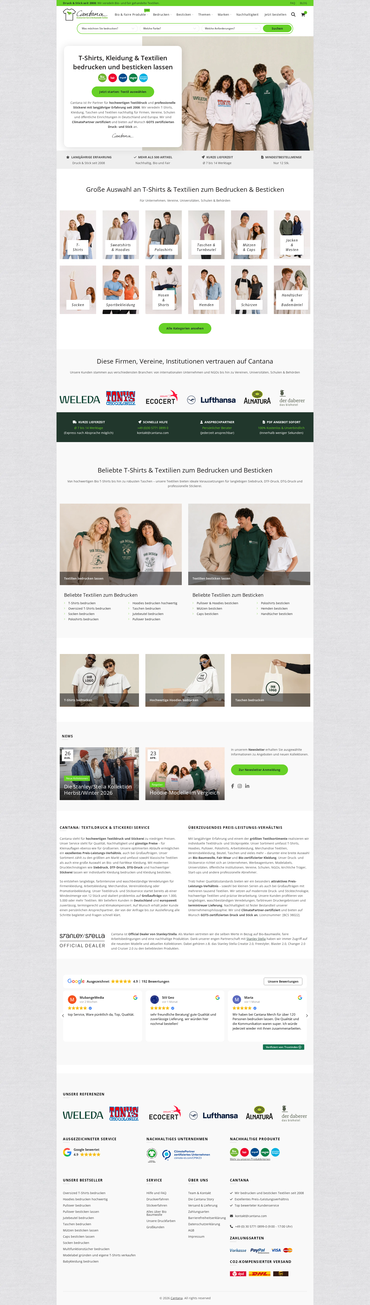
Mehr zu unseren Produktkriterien (250, 1159)
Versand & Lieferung (203, 1205)
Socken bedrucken (81, 614)
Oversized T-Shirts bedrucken (89, 608)
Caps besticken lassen (79, 1236)
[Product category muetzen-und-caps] (249, 247)
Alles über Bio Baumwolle (156, 1213)
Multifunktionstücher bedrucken (86, 1249)
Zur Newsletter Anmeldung (259, 770)
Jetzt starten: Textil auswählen (122, 92)
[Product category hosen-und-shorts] (164, 300)
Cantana (177, 1298)
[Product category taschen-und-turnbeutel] (206, 247)
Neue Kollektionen (77, 778)
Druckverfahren (157, 1199)
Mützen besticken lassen (80, 1230)
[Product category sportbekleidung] (121, 305)
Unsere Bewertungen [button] (283, 981)
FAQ (292, 3)
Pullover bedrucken (146, 619)
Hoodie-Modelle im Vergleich (185, 792)
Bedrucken (161, 14)
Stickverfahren (156, 1205)
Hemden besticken (274, 608)
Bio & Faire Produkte (132, 13)
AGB (191, 1230)
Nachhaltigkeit (247, 14)
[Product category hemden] (206, 305)
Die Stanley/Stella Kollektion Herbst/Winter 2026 (98, 789)
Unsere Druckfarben (161, 1221)
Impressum (196, 1236)
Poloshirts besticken (275, 603)
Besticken (183, 14)
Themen (204, 14)
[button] (307, 1015)
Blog (303, 3)
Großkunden (155, 1227)
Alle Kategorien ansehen (185, 328)
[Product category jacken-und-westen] (292, 245)
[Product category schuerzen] (249, 305)
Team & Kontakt (199, 1193)
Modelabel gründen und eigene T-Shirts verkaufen (99, 1255)
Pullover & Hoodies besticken (217, 603)
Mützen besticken (209, 608)
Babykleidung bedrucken (81, 1261)
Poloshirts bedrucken (83, 619)
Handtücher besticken (277, 614)
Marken (223, 14)
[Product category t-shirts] (77, 247)
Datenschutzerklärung (204, 1224)
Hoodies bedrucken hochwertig (155, 603)
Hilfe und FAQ (156, 1193)
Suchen (277, 28)
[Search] (293, 14)
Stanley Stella (256, 939)
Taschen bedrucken (147, 608)
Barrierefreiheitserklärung (207, 1218)
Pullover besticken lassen (81, 1212)
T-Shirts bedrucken (82, 603)
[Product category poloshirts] (163, 250)
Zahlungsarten (198, 1212)
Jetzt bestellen (276, 14)
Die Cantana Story (201, 1199)
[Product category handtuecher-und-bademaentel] (292, 300)
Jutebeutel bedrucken (148, 614)
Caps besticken (207, 614)
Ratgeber (157, 784)
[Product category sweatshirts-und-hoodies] (120, 247)
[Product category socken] (78, 305)
